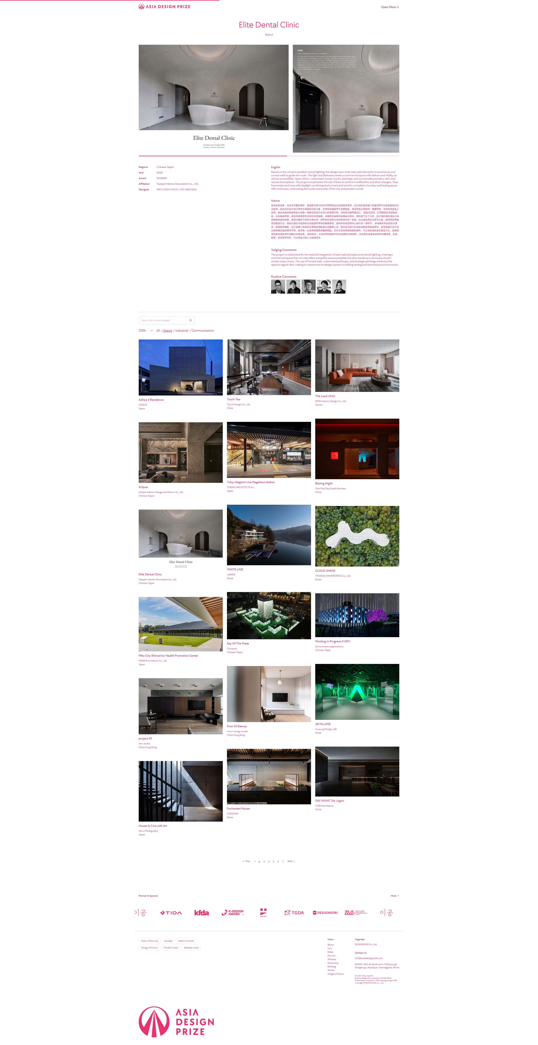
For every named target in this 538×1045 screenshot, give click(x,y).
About (331, 944)
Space (167, 330)
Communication (203, 330)
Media (331, 970)
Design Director (149, 947)
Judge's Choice (336, 973)
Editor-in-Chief (186, 940)
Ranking (332, 966)
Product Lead (171, 947)
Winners (332, 959)
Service (331, 955)
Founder (168, 940)
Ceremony (333, 962)
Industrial (181, 330)
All (158, 330)
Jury (330, 948)
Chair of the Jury (149, 940)
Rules (330, 951)
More (393, 895)
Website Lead (191, 947)
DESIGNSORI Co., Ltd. (366, 944)
